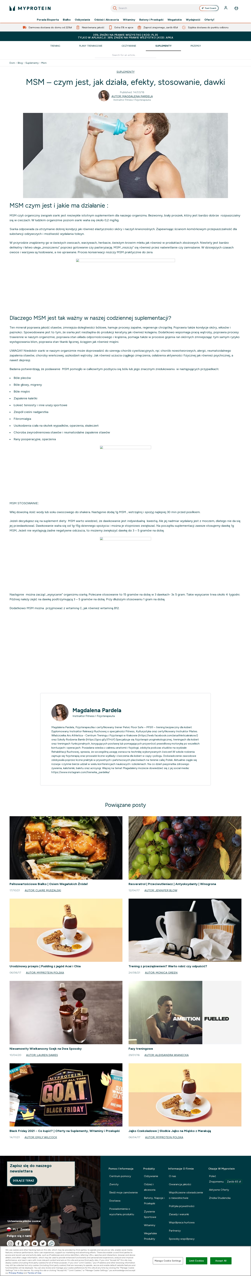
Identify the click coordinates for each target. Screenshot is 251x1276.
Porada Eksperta (48, 19)
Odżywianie (82, 19)
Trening (55, 45)
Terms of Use (34, 1273)
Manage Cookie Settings (168, 1260)
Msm (44, 62)
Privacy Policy (16, 1273)
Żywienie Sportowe (150, 1214)
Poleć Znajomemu (225, 1179)
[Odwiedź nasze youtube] (34, 1243)
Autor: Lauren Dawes (42, 1055)
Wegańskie (175, 19)
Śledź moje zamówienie (123, 1192)
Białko (67, 19)
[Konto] (226, 8)
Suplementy (163, 45)
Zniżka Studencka (220, 1197)
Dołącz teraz (23, 1180)
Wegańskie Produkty (150, 1236)
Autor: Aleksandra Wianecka (166, 1055)
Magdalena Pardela (97, 710)
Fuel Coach (210, 8)
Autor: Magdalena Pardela (132, 96)
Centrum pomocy (120, 1176)
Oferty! (209, 19)
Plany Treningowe (90, 45)
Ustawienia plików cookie (24, 1221)
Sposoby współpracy (181, 1238)
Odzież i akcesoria (149, 1187)
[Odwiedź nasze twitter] (43, 1243)
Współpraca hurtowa (181, 1222)
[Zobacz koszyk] (236, 8)
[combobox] (165, 8)
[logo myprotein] (30, 8)
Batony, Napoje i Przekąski (154, 1200)
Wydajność (193, 19)
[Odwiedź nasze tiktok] (26, 1243)
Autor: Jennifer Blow (160, 890)
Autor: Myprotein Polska (45, 972)
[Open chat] (51, 1243)
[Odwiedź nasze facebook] (18, 1243)
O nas (172, 1176)
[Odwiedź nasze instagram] (10, 1243)
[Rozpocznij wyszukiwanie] (115, 8)
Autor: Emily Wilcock (41, 1137)
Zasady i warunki (179, 1214)
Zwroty (113, 1184)
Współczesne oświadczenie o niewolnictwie (186, 1195)
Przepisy (196, 45)
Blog (20, 62)
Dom (12, 62)
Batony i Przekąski (151, 19)
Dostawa (114, 1200)
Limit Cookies (196, 1260)
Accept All (220, 1260)
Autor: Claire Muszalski (43, 890)
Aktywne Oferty (219, 1189)
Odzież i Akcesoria (106, 19)
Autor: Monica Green (161, 972)
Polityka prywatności (181, 1206)
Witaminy (129, 19)
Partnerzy (175, 1230)
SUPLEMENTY (126, 71)
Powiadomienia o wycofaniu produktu (121, 1211)
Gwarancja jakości (180, 1184)
